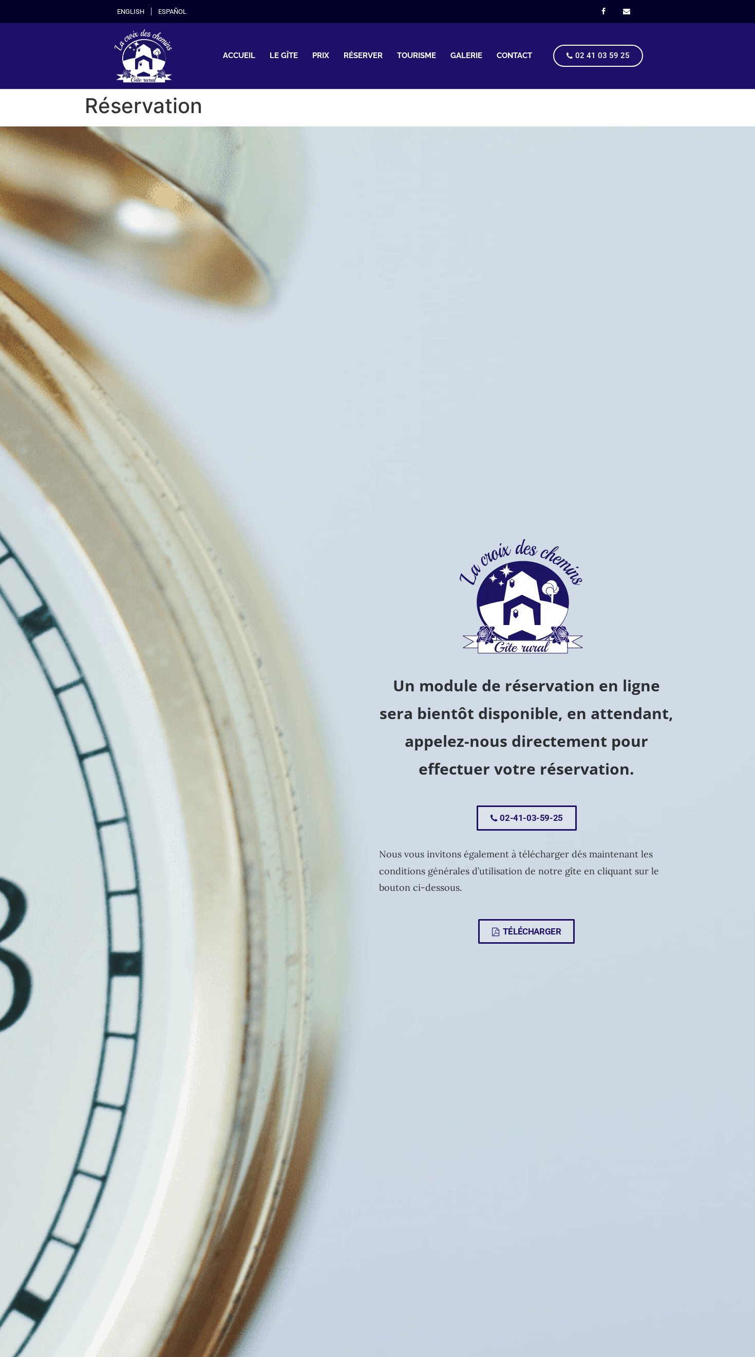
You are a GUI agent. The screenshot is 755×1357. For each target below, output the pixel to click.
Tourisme (416, 55)
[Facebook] (603, 11)
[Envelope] (626, 11)
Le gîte (284, 55)
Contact (514, 55)
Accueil (239, 55)
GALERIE (466, 55)
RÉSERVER (363, 55)
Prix (320, 55)
